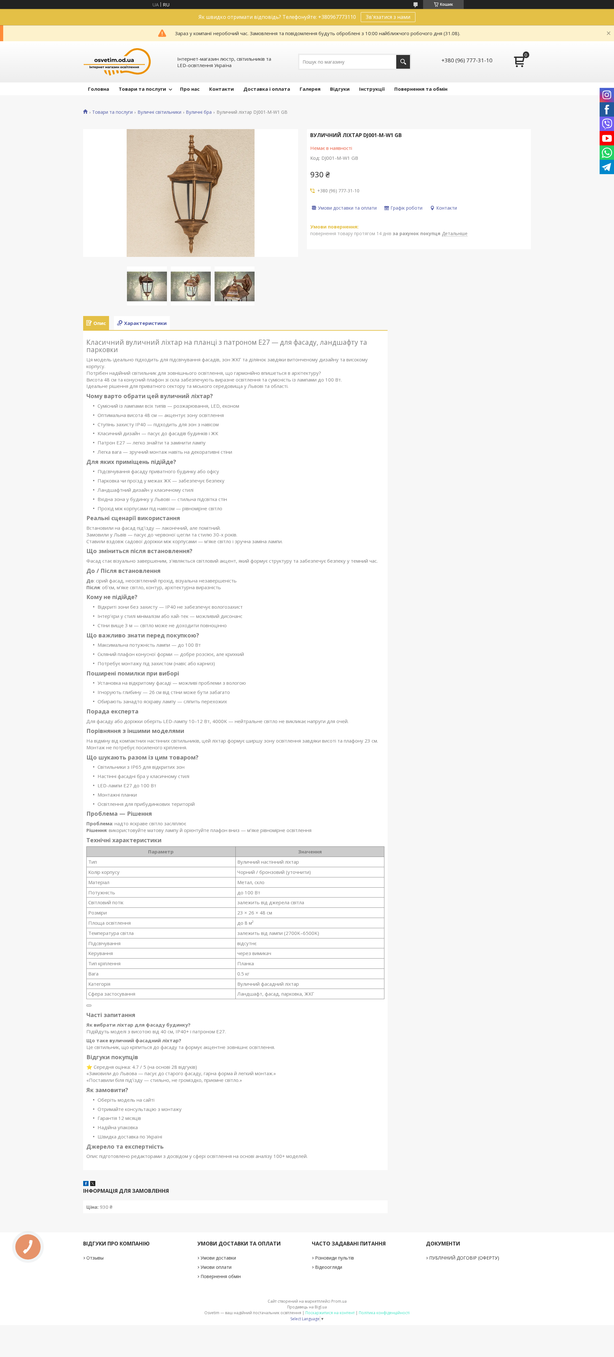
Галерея (310, 89)
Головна (98, 89)
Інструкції (372, 89)
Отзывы (95, 1258)
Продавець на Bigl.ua (307, 1307)
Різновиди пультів (334, 1258)
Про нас (190, 89)
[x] (92, 1184)
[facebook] (86, 1184)
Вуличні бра (199, 112)
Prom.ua (339, 1301)
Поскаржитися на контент (330, 1312)
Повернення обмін (221, 1276)
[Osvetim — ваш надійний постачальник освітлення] (117, 62)
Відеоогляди (328, 1267)
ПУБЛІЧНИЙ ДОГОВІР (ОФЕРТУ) (464, 1258)
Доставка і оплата (266, 89)
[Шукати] (403, 62)
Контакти (221, 89)
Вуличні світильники (159, 112)
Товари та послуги (142, 89)
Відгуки (340, 89)
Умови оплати (216, 1267)
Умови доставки (218, 1258)
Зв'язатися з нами (388, 16)
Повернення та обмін (420, 89)
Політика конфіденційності (384, 1312)
